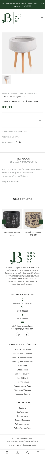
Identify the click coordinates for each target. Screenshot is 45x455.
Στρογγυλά (31, 93)
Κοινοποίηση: (7, 142)
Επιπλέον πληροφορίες (23, 161)
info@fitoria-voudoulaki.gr (22, 326)
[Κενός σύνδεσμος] (7, 453)
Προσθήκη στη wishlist (40, 120)
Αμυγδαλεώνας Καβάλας (22, 303)
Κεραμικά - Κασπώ (17, 93)
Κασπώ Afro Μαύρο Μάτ (12, 233)
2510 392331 (22, 311)
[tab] (23, 158)
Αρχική (4, 93)
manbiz (33, 445)
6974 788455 (22, 318)
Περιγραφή (23, 158)
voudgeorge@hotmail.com (23, 329)
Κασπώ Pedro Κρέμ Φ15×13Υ (33, 233)
